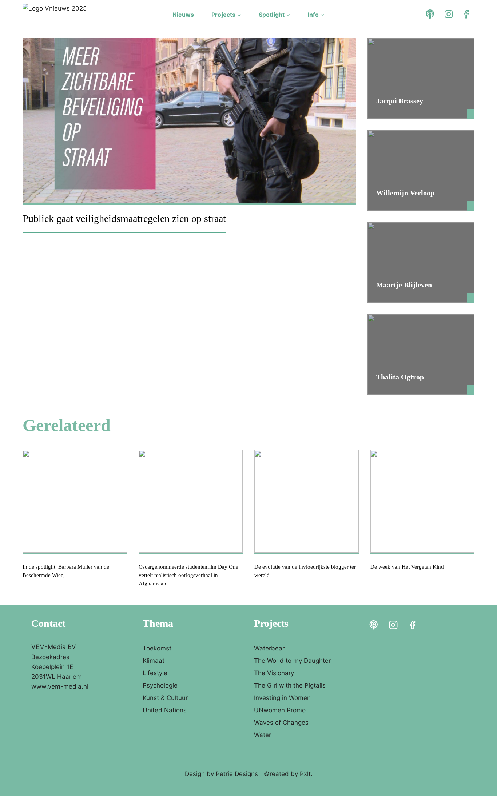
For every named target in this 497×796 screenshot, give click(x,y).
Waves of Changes (281, 722)
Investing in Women (282, 697)
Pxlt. (306, 773)
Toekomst (157, 648)
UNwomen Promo (280, 710)
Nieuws (183, 14)
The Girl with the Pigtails (290, 685)
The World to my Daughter (292, 660)
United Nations (165, 710)
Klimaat (153, 660)
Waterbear (269, 648)
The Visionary (274, 673)
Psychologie (160, 685)
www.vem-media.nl (59, 686)
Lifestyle (155, 673)
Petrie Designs (237, 773)
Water (262, 735)
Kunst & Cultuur (165, 697)
